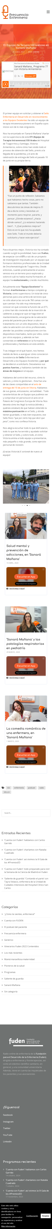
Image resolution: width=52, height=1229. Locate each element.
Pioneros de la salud (14, 965)
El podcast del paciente (15, 927)
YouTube (7, 1135)
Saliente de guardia (13, 978)
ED (8, 787)
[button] (22, 505)
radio (41, 787)
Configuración (32, 1216)
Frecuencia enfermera (15, 933)
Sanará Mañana (12, 985)
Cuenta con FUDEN (13, 920)
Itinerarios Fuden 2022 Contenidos (21, 946)
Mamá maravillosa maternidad (19, 959)
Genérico (8, 939)
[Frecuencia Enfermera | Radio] (15, 12)
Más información (8, 1226)
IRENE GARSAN (33, 52)
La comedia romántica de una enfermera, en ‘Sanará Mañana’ (25, 733)
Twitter (6, 1128)
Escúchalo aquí (17, 589)
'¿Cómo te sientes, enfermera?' (19, 914)
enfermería (19, 787)
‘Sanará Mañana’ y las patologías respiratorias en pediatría (25, 644)
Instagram (8, 1121)
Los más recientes (13, 952)
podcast (31, 787)
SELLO (7, 792)
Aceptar (45, 1216)
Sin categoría (10, 991)
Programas (9, 972)
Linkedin (7, 1141)
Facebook (8, 1115)
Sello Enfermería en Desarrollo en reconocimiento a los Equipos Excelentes (26, 117)
